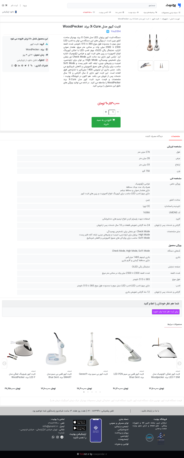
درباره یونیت (132, 12)
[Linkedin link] (19, 65)
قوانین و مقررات (121, 444)
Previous (3, 362)
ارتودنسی (124, 436)
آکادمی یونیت (104, 12)
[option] (164, 363)
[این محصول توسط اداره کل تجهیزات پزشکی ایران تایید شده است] (107, 31)
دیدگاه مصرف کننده (154, 136)
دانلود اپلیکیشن (8, 12)
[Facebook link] (28, 65)
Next (178, 362)
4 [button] (96, 392)
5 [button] (100, 392)
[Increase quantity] (118, 112)
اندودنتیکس (123, 430)
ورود (25, 5)
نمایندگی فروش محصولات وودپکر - (94, 400)
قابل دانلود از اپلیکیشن (27, 60)
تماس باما (118, 12)
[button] (62, 437)
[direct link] (31, 65)
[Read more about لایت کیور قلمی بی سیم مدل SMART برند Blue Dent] (56, 349)
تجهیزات (165, 19)
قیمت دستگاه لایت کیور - (171, 400)
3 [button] (92, 392)
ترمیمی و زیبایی (121, 426)
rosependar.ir (100, 454)
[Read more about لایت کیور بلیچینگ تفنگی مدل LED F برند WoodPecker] (20, 349)
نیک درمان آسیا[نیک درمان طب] (64, 400)
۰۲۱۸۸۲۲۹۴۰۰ (53, 423)
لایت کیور (155, 19)
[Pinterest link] (22, 65)
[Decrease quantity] (106, 112)
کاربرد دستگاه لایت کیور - (121, 400)
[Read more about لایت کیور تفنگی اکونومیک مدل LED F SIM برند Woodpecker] (164, 349)
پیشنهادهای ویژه (149, 12)
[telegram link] (16, 65)
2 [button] (88, 392)
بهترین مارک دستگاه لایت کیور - (146, 400)
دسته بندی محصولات (169, 12)
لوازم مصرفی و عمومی (118, 423)
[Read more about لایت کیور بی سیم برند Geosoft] (92, 349)
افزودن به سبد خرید (104, 122)
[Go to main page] (173, 5)
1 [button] (84, 392)
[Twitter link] (26, 65)
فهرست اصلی (175, 19)
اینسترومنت (123, 439)
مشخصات (175, 136)
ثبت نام (14, 5)
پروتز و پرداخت (121, 433)
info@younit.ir (50, 426)
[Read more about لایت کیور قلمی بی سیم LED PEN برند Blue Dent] (128, 349)
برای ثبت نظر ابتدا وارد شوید (165, 312)
